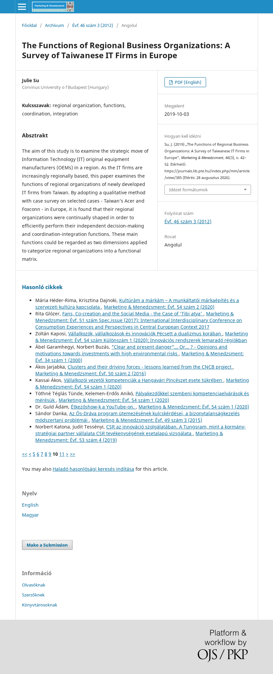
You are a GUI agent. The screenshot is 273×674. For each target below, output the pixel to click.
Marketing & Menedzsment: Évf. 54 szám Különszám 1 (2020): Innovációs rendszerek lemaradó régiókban (141, 336)
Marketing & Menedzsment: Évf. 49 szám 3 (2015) (147, 420)
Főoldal (29, 25)
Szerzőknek (33, 595)
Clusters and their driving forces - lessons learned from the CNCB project (150, 367)
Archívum (54, 25)
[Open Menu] (22, 6)
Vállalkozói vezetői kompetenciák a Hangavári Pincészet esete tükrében (143, 380)
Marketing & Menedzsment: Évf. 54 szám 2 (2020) (159, 307)
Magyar (30, 515)
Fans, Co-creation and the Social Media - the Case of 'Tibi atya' (132, 313)
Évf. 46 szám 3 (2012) (92, 25)
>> (72, 454)
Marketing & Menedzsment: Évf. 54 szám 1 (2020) (114, 400)
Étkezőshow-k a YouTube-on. (103, 407)
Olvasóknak (33, 585)
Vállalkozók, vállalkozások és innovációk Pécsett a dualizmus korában (145, 333)
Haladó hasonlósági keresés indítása (93, 469)
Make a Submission (47, 545)
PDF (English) (187, 82)
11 (62, 454)
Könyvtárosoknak (39, 605)
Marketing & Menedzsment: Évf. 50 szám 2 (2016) (90, 373)
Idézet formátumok (188, 190)
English (30, 505)
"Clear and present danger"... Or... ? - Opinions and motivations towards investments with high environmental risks (131, 350)
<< (24, 454)
